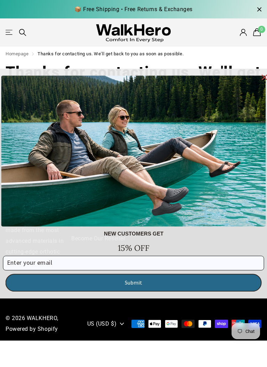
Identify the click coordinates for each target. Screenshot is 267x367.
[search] (22, 32)
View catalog (10, 32)
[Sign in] (244, 32)
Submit (133, 282)
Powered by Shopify (32, 329)
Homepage (17, 53)
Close (259, 9)
